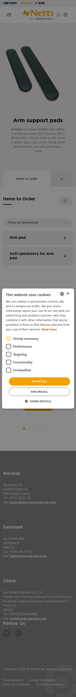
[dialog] (38, 348)
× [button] (67, 293)
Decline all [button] (39, 391)
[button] (38, 401)
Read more (49, 329)
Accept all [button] (39, 381)
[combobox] (62, 294)
